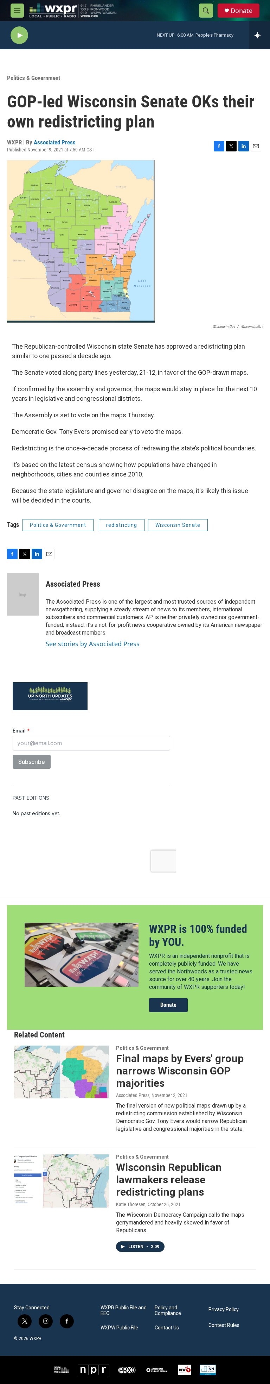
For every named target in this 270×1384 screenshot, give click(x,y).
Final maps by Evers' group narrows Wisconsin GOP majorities (180, 1070)
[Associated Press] (23, 594)
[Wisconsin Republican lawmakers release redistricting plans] (61, 1180)
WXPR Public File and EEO (124, 1310)
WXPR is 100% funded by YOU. (198, 935)
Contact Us (167, 1327)
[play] (19, 35)
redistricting (121, 525)
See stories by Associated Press (93, 644)
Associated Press (55, 142)
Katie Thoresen (131, 1204)
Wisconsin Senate (177, 525)
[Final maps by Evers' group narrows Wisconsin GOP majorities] (61, 1072)
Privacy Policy (223, 1309)
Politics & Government (33, 77)
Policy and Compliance (168, 1310)
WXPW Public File (119, 1327)
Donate (241, 10)
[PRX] (127, 1370)
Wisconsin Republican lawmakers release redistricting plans (169, 1179)
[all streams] (259, 35)
